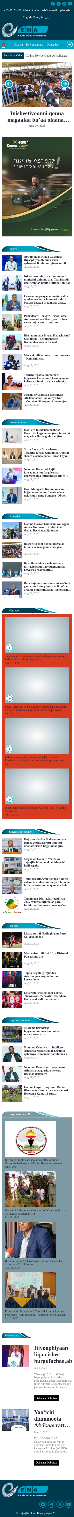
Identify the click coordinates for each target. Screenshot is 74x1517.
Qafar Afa (64, 10)
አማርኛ (8, 10)
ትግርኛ (17, 10)
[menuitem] (18, 44)
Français (38, 17)
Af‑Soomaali (49, 10)
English (27, 17)
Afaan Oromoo (31, 10)
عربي (48, 17)
